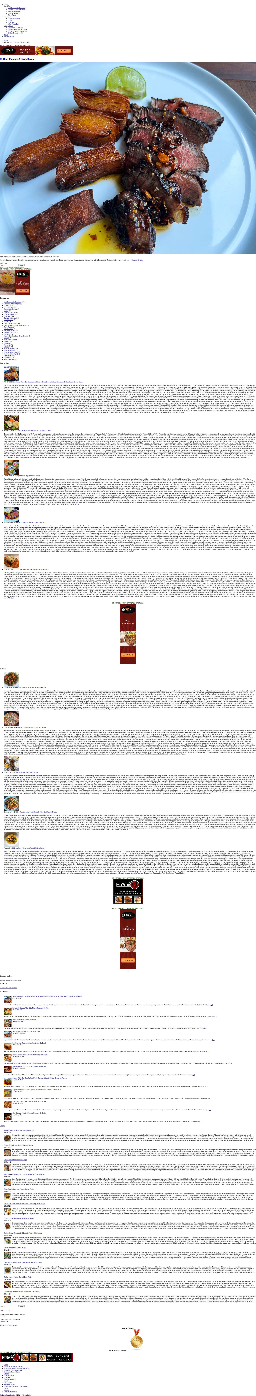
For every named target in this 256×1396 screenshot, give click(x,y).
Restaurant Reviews (14, 11)
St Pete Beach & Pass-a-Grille (17, 31)
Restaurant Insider (9, 348)
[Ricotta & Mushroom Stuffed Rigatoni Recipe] (7, 1152)
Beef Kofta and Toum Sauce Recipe (27, 772)
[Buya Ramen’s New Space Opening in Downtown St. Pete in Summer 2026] (8, 1093)
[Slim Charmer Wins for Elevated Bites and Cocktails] (8, 1116)
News (6, 35)
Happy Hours (8, 26)
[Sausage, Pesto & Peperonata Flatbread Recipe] (7, 1138)
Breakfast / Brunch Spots (12, 304)
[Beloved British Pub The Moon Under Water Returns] (8, 1069)
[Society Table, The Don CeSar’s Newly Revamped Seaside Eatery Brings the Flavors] (8, 1081)
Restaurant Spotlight (10, 354)
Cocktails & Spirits (14, 18)
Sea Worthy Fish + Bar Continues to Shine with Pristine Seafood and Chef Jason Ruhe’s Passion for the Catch (47, 382)
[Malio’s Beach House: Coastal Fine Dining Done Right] (8, 1058)
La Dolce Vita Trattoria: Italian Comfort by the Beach (31, 569)
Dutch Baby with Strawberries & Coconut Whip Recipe (21, 1292)
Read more (3, 263)
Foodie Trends (8, 329)
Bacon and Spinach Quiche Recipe (15, 1248)
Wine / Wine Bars (13, 24)
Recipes (6, 347)
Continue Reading (137, 260)
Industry (6, 338)
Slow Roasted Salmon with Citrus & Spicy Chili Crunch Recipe (36, 812)
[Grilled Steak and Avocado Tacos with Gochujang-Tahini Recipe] (7, 1211)
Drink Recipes (8, 320)
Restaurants (7, 356)
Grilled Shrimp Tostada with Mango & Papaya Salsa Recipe (23, 1233)
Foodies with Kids (10, 332)
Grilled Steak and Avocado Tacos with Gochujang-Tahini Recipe (24, 1204)
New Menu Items (9, 339)
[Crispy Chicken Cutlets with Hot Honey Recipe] (7, 1226)
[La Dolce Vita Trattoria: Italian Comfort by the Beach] (8, 1046)
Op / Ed (6, 343)
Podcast (6, 345)
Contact (6, 1374)
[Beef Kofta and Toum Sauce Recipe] (7, 1167)
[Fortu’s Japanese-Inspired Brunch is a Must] (8, 1034)
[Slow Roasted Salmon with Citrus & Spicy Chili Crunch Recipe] (7, 1182)
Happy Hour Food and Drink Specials (16, 336)
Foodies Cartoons (9, 330)
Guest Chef (7, 334)
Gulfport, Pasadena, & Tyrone (17, 29)
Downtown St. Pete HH (15, 27)
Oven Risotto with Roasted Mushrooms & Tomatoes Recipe (23, 1262)
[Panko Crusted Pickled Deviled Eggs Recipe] (7, 1284)
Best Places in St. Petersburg (17, 8)
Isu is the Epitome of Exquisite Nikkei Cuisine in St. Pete (32, 430)
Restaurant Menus (9, 350)
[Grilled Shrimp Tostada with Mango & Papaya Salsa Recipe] (7, 1240)
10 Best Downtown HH (15, 33)
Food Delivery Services (11, 323)
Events (6, 321)
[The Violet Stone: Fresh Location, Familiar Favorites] (8, 1104)
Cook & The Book (10, 312)
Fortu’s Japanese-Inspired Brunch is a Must (30, 522)
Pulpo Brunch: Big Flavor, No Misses (28, 476)
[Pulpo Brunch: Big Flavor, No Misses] (8, 1023)
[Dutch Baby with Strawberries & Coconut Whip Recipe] (7, 1299)
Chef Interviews (9, 307)
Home (6, 4)
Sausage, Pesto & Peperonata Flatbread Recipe (31, 687)
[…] (249, 457)
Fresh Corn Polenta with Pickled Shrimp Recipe (29, 848)
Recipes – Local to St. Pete (16, 9)
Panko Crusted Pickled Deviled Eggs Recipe (18, 1277)
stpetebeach (7, 357)
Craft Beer (11, 22)
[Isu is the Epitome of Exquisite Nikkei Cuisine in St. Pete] (8, 1011)
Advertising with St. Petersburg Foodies (16, 1368)
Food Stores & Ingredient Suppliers (15, 325)
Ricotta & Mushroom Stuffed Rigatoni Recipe (31, 727)
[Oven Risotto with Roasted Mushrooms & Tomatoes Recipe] (7, 1270)
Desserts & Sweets (14, 13)
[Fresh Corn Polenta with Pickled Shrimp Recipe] (7, 1196)
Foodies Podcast (9, 36)
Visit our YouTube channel (8, 988)
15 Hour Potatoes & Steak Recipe (17, 59)
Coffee (10, 20)
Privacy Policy (26, 1395)
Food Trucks (12, 15)
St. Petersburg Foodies (7, 1395)
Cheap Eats (7, 305)
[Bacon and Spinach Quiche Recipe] (7, 1255)
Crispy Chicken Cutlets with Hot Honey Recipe (19, 1218)
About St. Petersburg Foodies (13, 1366)
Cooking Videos (9, 314)
